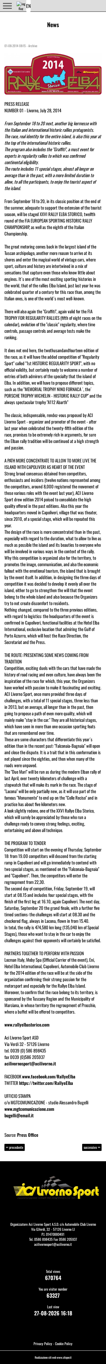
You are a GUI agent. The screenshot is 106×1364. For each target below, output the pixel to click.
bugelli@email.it (19, 1115)
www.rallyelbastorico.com (26, 1024)
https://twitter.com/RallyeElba (46, 1083)
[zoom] (53, 73)
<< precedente (14, 1147)
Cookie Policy (63, 1343)
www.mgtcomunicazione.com (29, 1109)
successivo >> (92, 1147)
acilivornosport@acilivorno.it (30, 1063)
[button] (7, 6)
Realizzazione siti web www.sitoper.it (53, 1357)
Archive (32, 45)
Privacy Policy (43, 1343)
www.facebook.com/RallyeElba (48, 1076)
